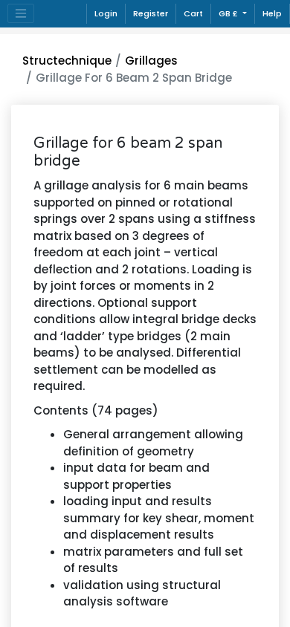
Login (105, 13)
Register (150, 13)
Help (272, 13)
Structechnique (67, 60)
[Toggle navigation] (20, 13)
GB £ (229, 13)
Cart (193, 13)
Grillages (151, 60)
